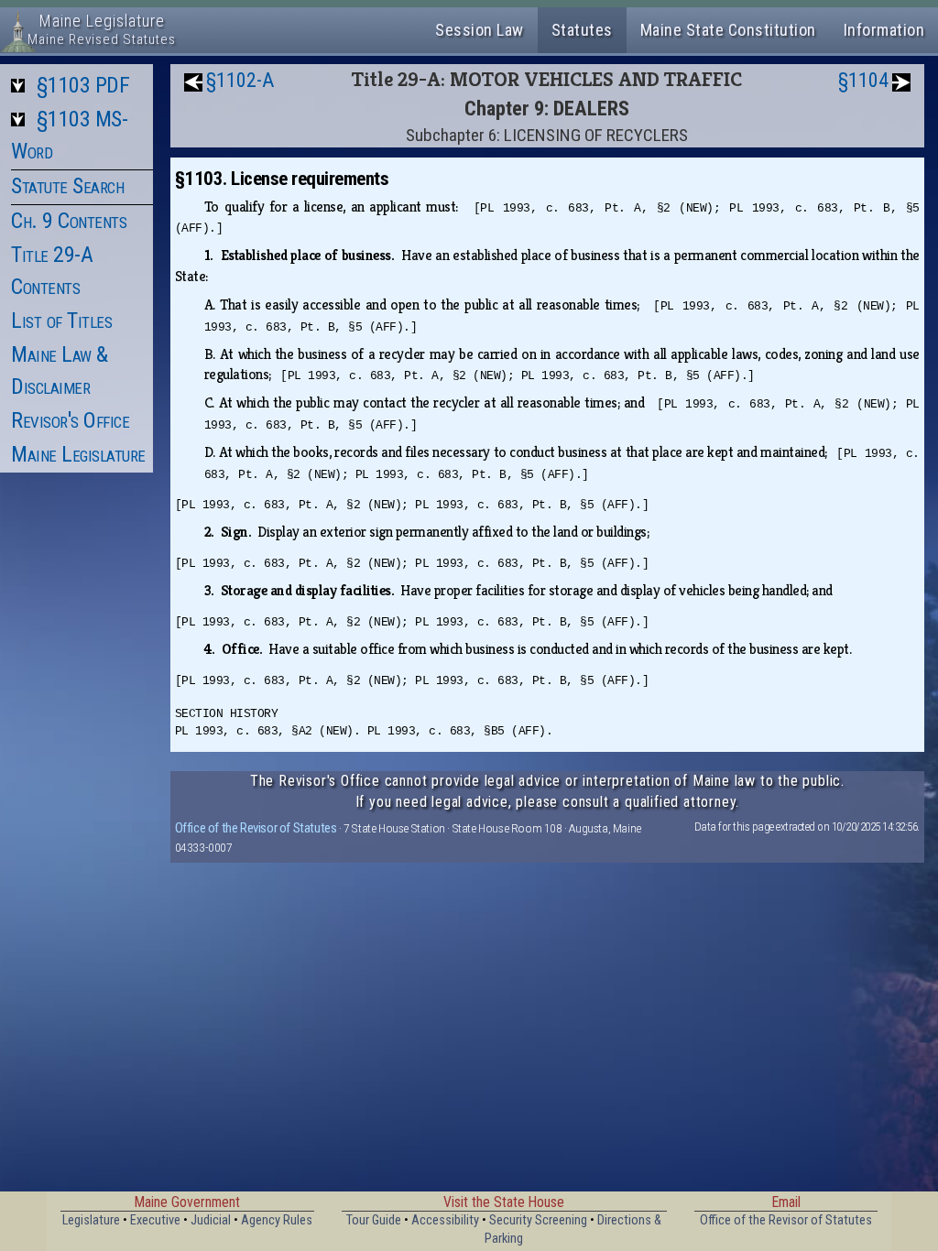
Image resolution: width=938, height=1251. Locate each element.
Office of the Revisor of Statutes (256, 828)
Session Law (479, 29)
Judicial (211, 1220)
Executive (155, 1220)
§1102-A (240, 80)
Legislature (91, 1220)
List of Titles (61, 320)
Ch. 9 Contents (68, 221)
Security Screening (538, 1220)
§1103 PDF (83, 85)
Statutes (582, 29)
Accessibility (445, 1220)
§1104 (863, 80)
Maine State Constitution (728, 29)
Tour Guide (373, 1220)
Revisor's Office (70, 420)
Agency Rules (276, 1220)
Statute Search (67, 186)
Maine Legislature (78, 454)
